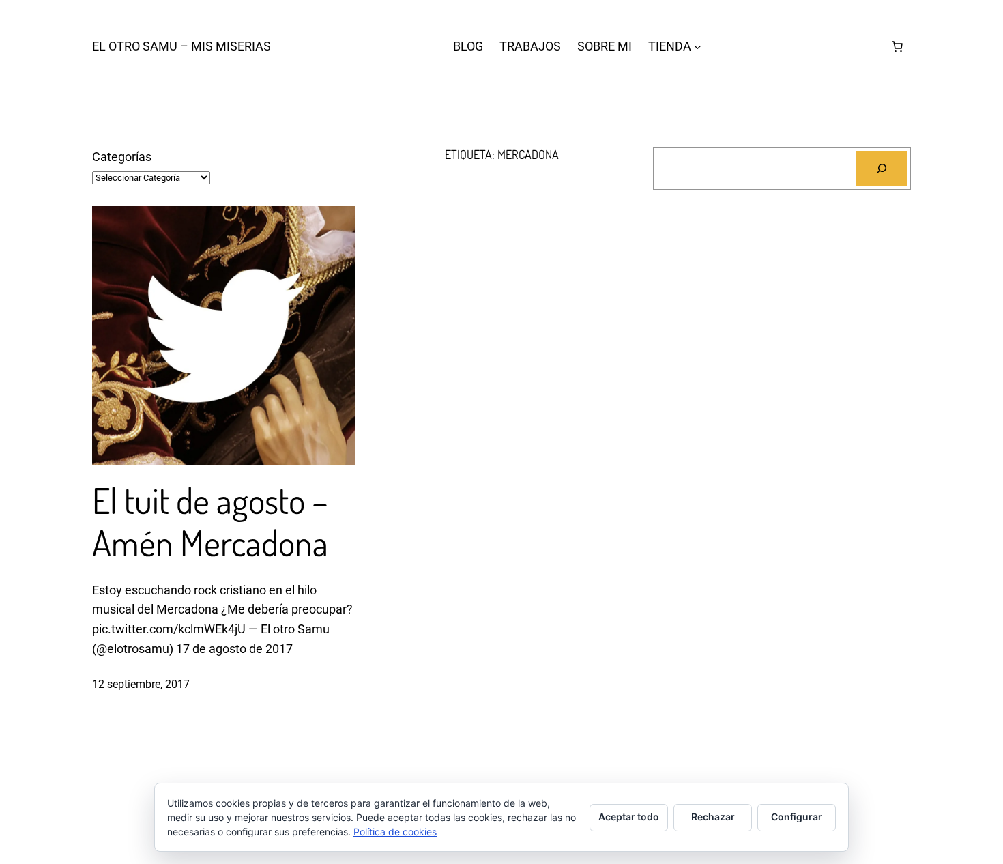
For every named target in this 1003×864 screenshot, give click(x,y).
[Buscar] (881, 168)
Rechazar (713, 816)
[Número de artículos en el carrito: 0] (897, 46)
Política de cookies (395, 831)
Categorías (121, 156)
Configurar (796, 816)
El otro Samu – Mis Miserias (181, 46)
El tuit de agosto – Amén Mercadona (210, 521)
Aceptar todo (628, 816)
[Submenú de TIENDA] (697, 47)
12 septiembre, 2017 (141, 684)
